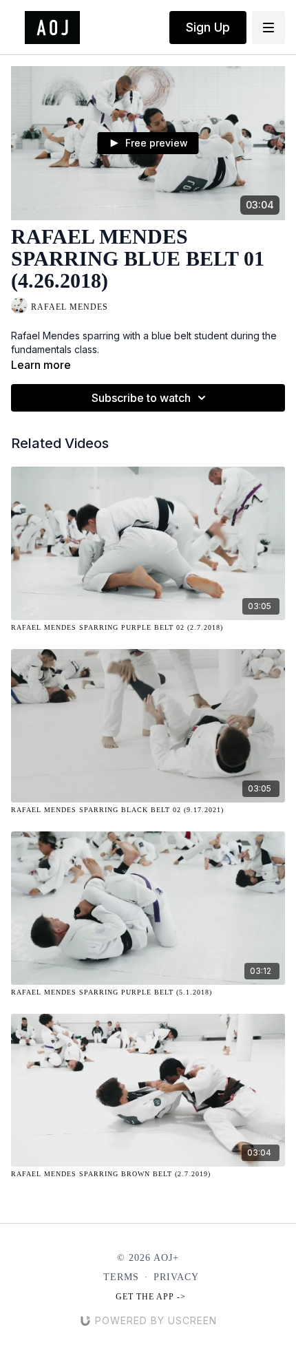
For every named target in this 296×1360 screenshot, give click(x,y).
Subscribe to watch (141, 398)
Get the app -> (151, 1296)
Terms (121, 1277)
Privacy (176, 1277)
